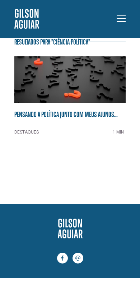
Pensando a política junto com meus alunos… (66, 114)
